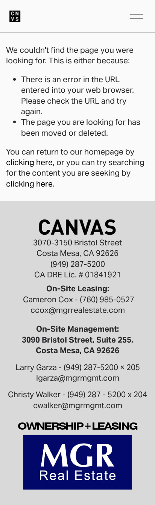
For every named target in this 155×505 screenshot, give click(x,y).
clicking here (29, 162)
